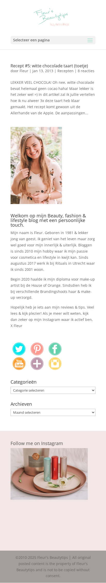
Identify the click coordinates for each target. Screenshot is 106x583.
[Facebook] (55, 353)
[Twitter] (19, 353)
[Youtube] (19, 368)
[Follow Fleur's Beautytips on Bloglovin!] (37, 368)
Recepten (65, 70)
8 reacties (86, 70)
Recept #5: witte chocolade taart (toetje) (49, 66)
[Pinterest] (37, 353)
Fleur (24, 70)
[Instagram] (55, 368)
